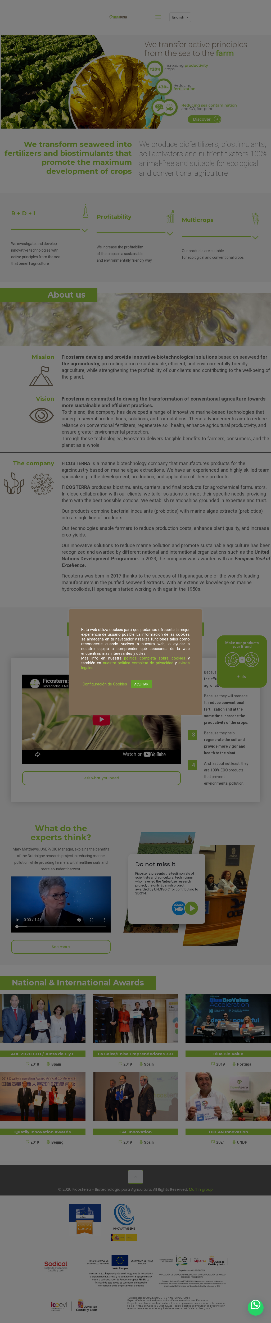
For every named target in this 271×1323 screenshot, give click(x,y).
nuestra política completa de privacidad (138, 663)
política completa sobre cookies (154, 658)
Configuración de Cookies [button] (105, 684)
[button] (256, 1308)
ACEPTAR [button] (141, 684)
